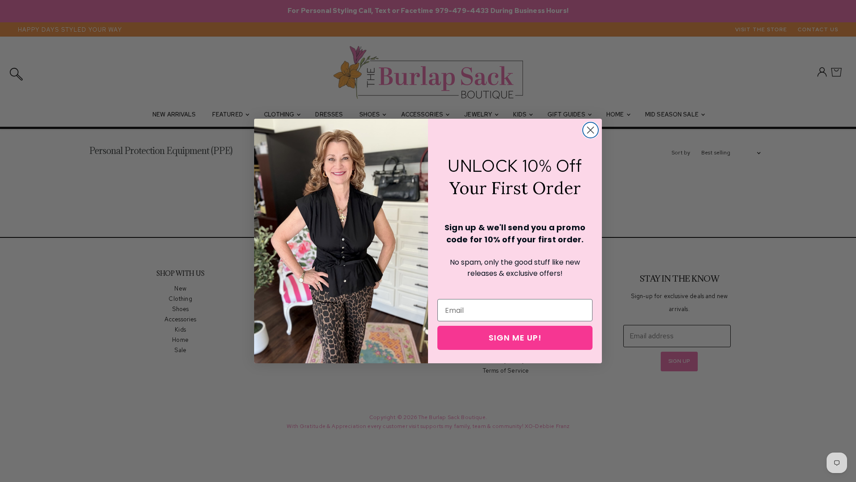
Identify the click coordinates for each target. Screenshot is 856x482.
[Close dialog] (590, 130)
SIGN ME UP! (515, 337)
